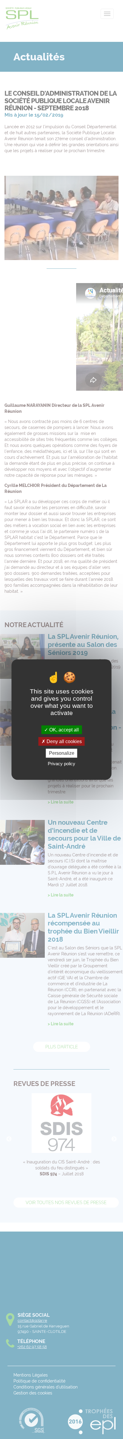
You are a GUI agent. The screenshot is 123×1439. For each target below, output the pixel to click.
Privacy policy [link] (61, 763)
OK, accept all (63, 729)
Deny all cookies (63, 741)
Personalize (61, 753)
